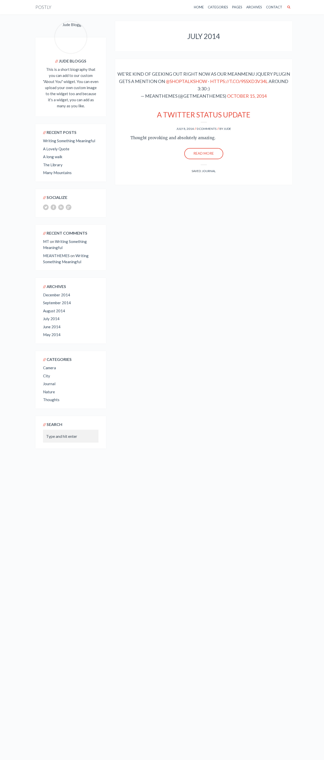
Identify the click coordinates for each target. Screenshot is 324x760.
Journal (209, 171)
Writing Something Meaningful (69, 140)
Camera (49, 367)
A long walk (52, 156)
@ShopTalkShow (186, 81)
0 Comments (206, 129)
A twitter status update (203, 114)
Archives (254, 7)
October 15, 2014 (247, 96)
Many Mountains (57, 172)
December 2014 (56, 295)
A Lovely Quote (56, 149)
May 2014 (51, 334)
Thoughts (51, 399)
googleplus (68, 207)
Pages (237, 7)
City (46, 376)
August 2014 (54, 311)
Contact (274, 7)
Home (199, 7)
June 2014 (51, 326)
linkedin (61, 207)
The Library (53, 164)
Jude (227, 129)
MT (46, 241)
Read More (203, 153)
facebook (53, 207)
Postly (43, 7)
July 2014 (51, 318)
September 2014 (57, 302)
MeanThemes (56, 255)
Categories (218, 7)
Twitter (46, 207)
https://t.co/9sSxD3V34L (239, 81)
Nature (49, 391)
